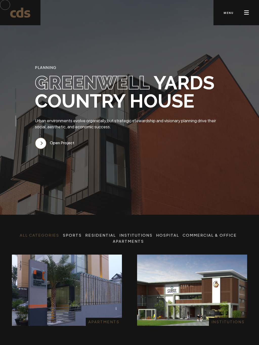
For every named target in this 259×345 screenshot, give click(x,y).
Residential (100, 235)
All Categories (39, 235)
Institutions (136, 235)
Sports (72, 235)
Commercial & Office (210, 235)
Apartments (128, 241)
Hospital (167, 235)
